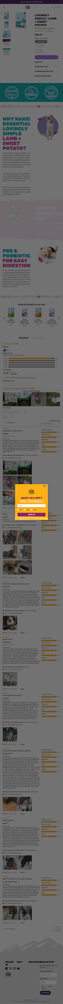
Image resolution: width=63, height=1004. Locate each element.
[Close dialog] (44, 486)
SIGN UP (31, 515)
